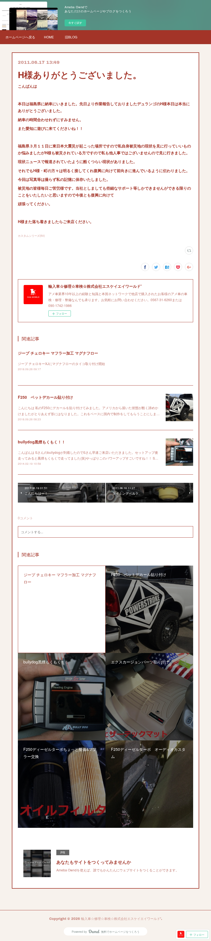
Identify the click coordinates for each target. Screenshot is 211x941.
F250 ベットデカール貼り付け (45, 397)
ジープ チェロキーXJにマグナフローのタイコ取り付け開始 (61, 363)
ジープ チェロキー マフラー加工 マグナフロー (58, 353)
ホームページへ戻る (20, 37)
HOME (49, 37)
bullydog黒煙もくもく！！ (41, 441)
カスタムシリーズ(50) (31, 236)
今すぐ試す (75, 23)
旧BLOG (71, 37)
